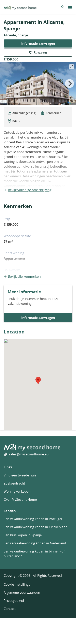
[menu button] (70, 7)
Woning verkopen (17, 491)
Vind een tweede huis (20, 475)
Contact (10, 608)
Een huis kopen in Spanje (23, 535)
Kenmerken (53, 113)
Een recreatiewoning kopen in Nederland (35, 543)
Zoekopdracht (14, 483)
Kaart (16, 121)
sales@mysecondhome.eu (29, 454)
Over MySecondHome (20, 499)
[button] (38, 380)
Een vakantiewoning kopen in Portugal (33, 519)
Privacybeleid (14, 600)
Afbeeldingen (24, 113)
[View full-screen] (71, 66)
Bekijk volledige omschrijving (29, 190)
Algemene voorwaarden (22, 592)
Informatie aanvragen (38, 43)
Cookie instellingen (18, 584)
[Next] (69, 83)
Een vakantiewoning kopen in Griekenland (35, 527)
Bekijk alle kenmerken (24, 276)
